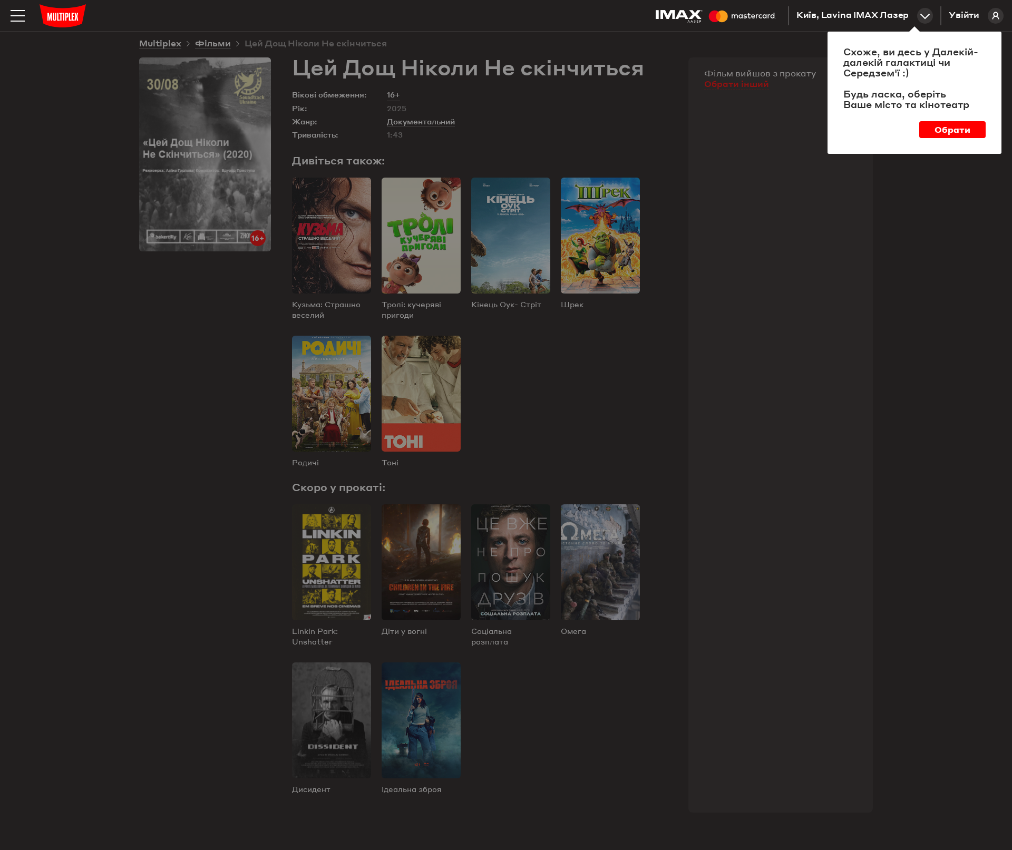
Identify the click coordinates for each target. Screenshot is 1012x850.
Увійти (964, 16)
